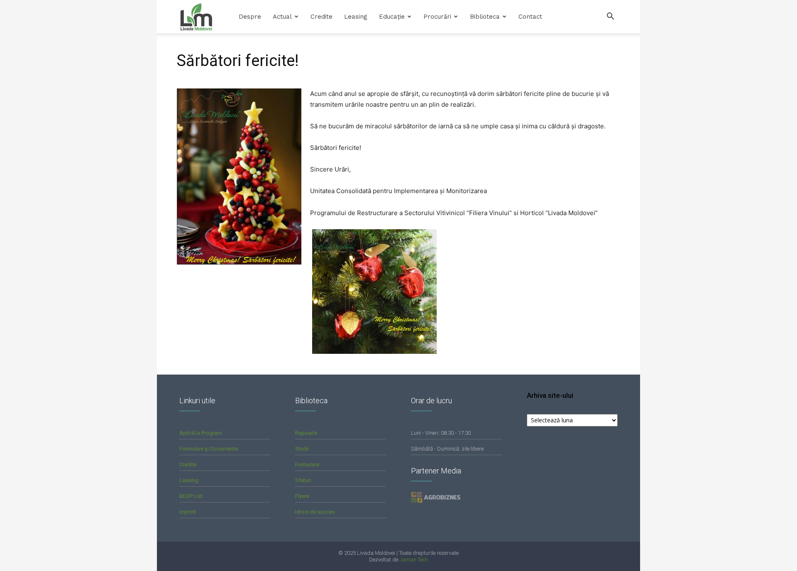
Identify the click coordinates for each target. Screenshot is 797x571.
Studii (302, 449)
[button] (610, 17)
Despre (250, 16)
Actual (282, 16)
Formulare (307, 464)
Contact (530, 16)
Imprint (187, 512)
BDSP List (191, 496)
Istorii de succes (315, 512)
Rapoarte (306, 433)
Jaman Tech (413, 559)
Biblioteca (485, 16)
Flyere (302, 496)
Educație (392, 16)
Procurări (437, 16)
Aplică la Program (200, 433)
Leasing (355, 16)
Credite (321, 16)
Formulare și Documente (208, 449)
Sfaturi (303, 480)
